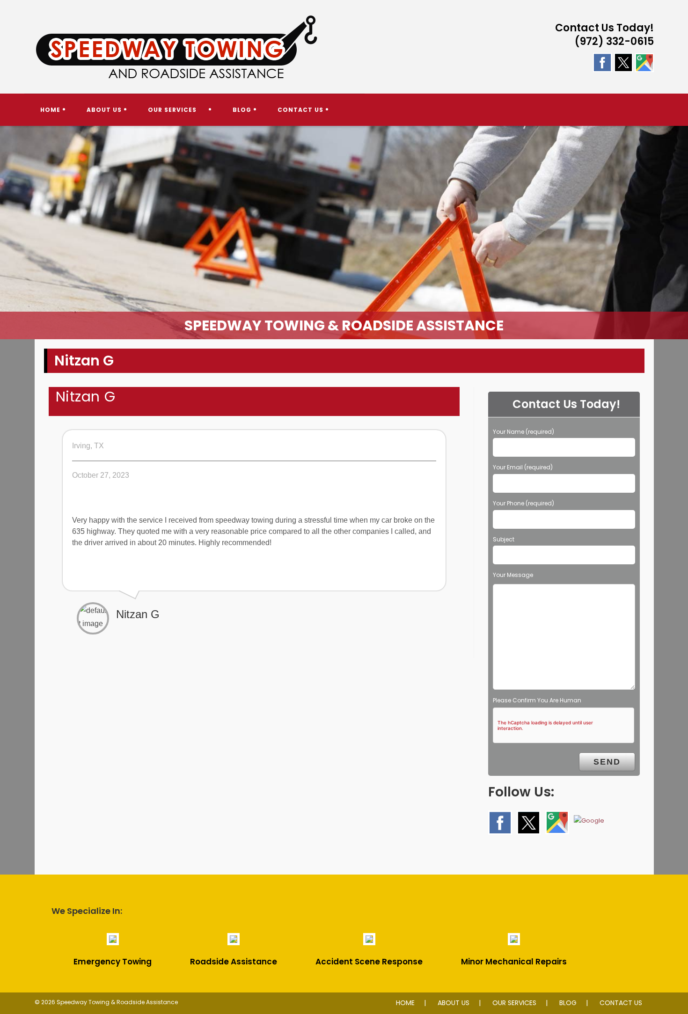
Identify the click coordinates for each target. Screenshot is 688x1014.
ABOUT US (453, 1002)
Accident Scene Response (369, 961)
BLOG (568, 1002)
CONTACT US (621, 1002)
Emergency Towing (112, 961)
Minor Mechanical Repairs (514, 961)
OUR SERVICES (514, 1002)
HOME (405, 1002)
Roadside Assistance (233, 961)
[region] (344, 232)
